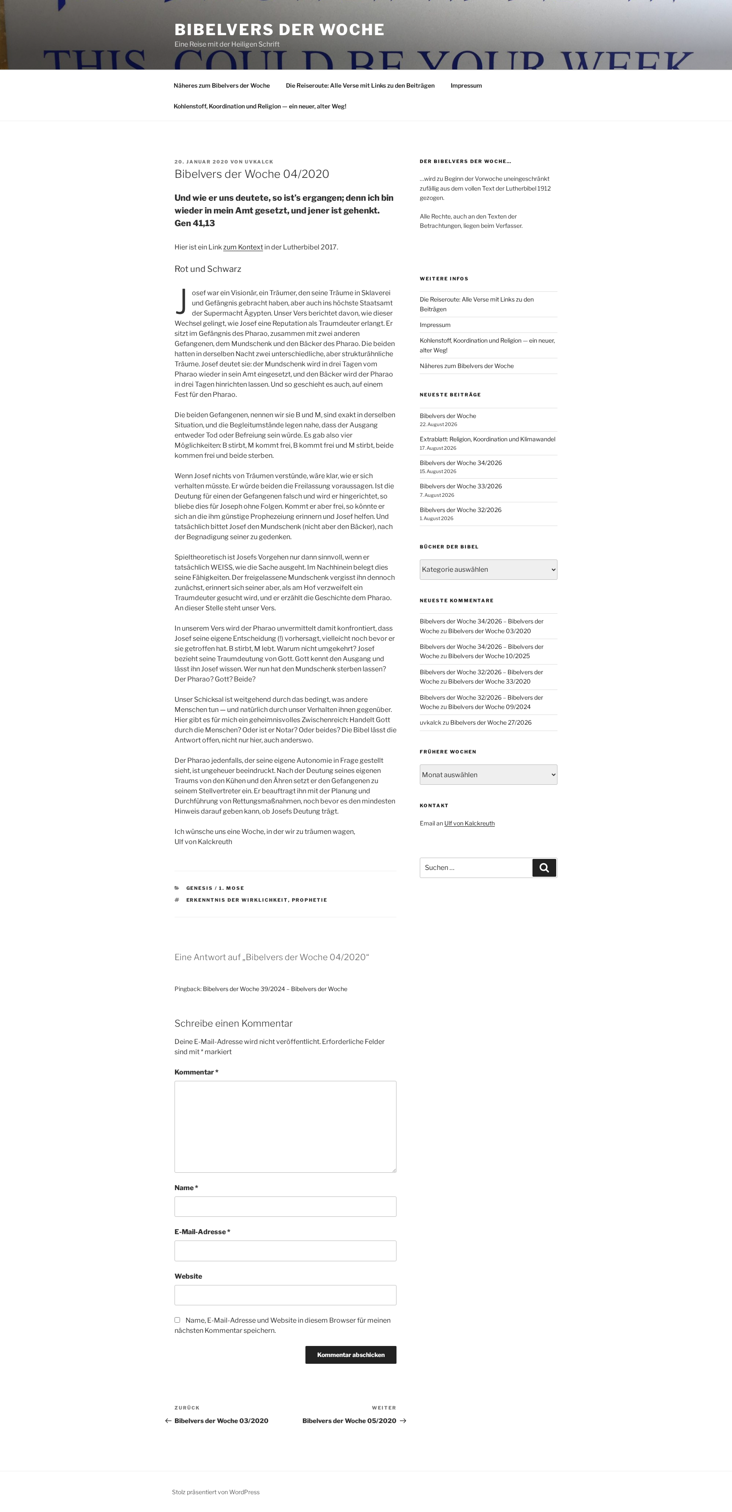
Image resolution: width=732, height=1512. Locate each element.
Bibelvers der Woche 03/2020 (489, 630)
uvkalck (259, 162)
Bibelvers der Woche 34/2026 (461, 462)
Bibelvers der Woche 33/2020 (489, 681)
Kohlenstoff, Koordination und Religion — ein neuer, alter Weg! (260, 106)
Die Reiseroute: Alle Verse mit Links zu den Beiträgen (360, 85)
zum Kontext (243, 247)
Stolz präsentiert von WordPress (216, 1491)
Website (188, 1276)
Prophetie (310, 900)
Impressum (466, 85)
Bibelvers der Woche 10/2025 (489, 655)
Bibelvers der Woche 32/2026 (461, 509)
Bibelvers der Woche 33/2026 (461, 486)
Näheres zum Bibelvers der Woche (222, 85)
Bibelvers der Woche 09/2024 (489, 706)
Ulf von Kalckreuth (469, 823)
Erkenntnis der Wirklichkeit (237, 900)
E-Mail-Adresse (202, 1232)
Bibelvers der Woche (280, 29)
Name (186, 1188)
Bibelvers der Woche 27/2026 (491, 722)
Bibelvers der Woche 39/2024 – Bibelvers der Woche (275, 988)
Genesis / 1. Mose (215, 888)
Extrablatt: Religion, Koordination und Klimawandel (487, 439)
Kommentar (197, 1072)
